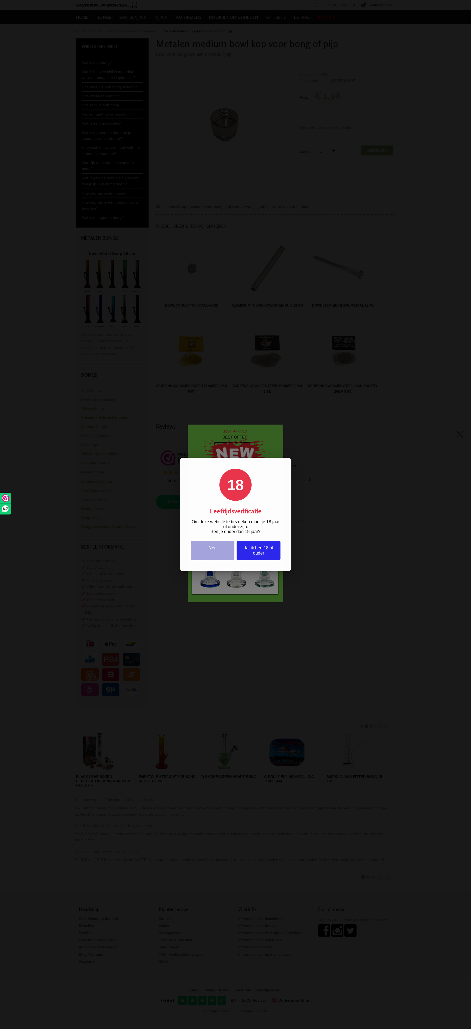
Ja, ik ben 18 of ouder (258, 550)
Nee (213, 548)
